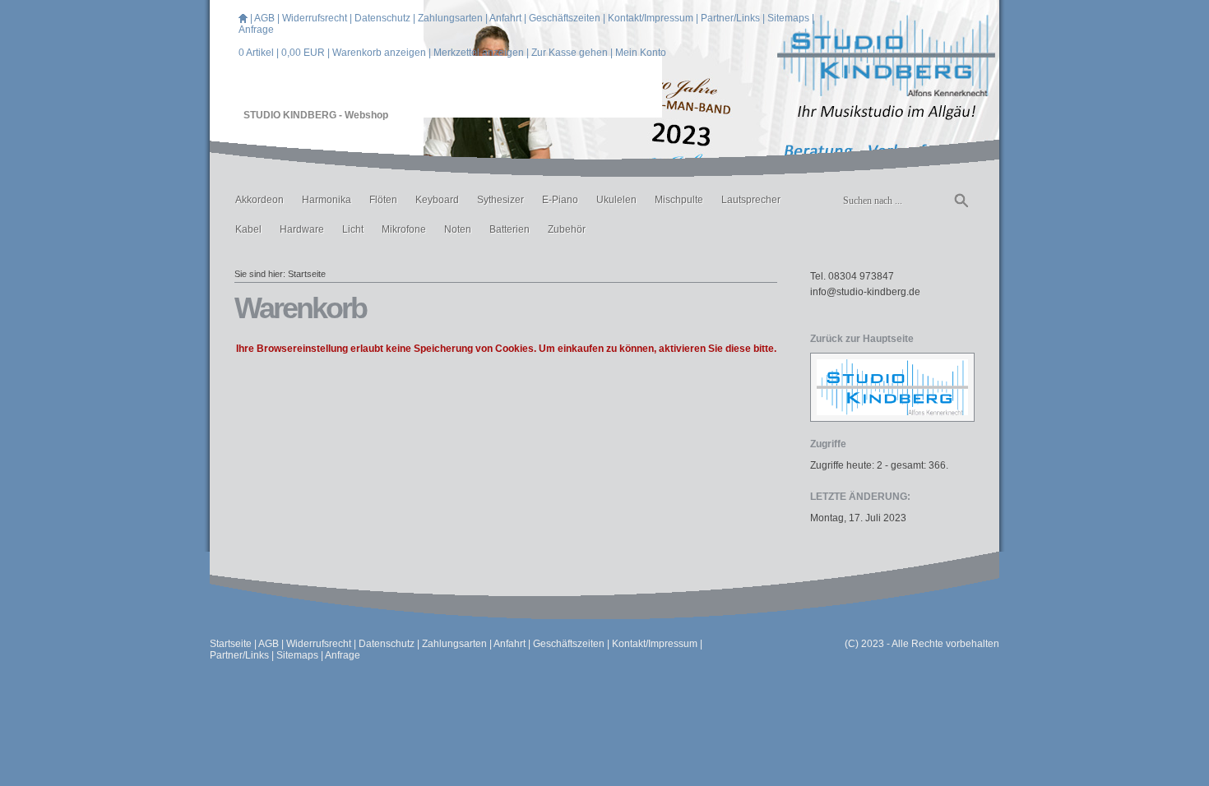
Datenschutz (382, 18)
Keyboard (437, 200)
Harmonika (326, 200)
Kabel (248, 229)
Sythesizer (500, 200)
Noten (457, 229)
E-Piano (560, 200)
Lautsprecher (751, 200)
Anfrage (256, 29)
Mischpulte (679, 200)
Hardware (302, 229)
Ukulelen (616, 200)
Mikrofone (404, 229)
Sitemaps (788, 18)
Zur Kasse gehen (569, 52)
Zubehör (567, 229)
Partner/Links (730, 18)
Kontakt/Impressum (650, 18)
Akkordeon (259, 200)
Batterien (509, 229)
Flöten (383, 200)
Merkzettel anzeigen (478, 52)
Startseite (307, 274)
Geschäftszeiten (564, 18)
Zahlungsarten (450, 18)
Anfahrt (505, 18)
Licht (353, 229)
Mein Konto (640, 52)
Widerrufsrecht (314, 18)
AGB (264, 18)
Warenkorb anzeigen (379, 52)
